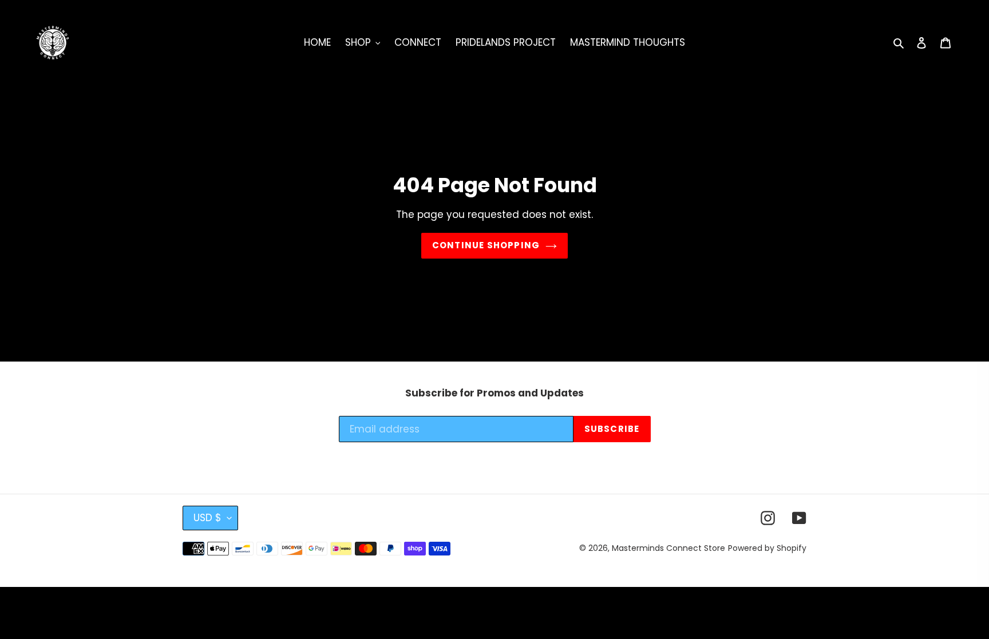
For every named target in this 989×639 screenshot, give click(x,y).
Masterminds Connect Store (668, 548)
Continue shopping (486, 245)
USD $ (207, 518)
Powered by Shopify (767, 548)
